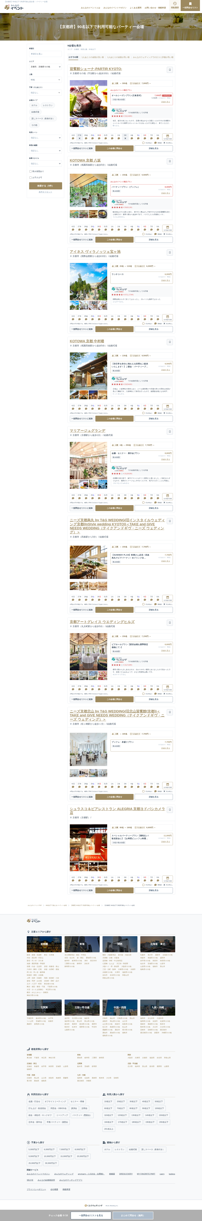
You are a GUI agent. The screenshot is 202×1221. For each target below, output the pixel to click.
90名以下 (146, 1108)
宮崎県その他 (153, 1030)
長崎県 (94, 1078)
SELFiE (30, 1180)
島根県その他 (115, 1027)
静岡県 (101, 1058)
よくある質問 (135, 8)
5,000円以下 (34, 1149)
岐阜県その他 (77, 961)
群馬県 (94, 1066)
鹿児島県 (80, 1081)
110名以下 (108, 1115)
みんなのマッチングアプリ (70, 1180)
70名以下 (121, 1108)
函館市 (157, 955)
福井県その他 (69, 1021)
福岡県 (80, 1078)
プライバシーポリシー (36, 1189)
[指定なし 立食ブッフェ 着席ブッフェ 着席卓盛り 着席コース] (45, 164)
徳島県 (43, 1081)
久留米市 (160, 1018)
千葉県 (36, 1058)
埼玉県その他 (51, 989)
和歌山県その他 (108, 978)
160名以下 (108, 1122)
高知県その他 (115, 1033)
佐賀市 (155, 1021)
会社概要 (54, 1189)
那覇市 (156, 1033)
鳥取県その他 (127, 1024)
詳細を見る (165, 102)
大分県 (109, 1078)
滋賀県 (152, 1058)
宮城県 (58, 1066)
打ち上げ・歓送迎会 (37, 1108)
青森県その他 (153, 958)
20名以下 (121, 1101)
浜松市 (86, 964)
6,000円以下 (49, 1149)
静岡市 (79, 964)
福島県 (29, 1069)
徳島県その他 (107, 1036)
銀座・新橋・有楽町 (34, 955)
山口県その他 (107, 1024)
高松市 (117, 1030)
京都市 (133, 969)
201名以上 (108, 1129)
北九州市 (151, 1018)
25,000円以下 (34, 1163)
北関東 (79, 1063)
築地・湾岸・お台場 (34, 981)
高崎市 (29, 1024)
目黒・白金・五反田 (34, 966)
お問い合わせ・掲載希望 (155, 8)
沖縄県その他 (167, 1033)
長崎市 (142, 1024)
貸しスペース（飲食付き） (43, 118)
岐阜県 (87, 1058)
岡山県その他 (115, 1021)
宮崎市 (142, 1030)
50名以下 (159, 1101)
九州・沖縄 (81, 1075)
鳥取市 (117, 1024)
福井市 (86, 1018)
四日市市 (93, 961)
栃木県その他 (41, 1018)
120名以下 (122, 1115)
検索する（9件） (45, 186)
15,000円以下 (66, 1156)
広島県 (29, 1078)
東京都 (29, 1058)
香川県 (29, 1081)
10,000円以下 (50, 1156)
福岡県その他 (145, 1021)
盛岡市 (162, 958)
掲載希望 (66, 1189)
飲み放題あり (38, 171)
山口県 (44, 1078)
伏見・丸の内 (69, 958)
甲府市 (94, 1027)
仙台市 (142, 964)
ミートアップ (62, 1115)
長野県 (159, 1066)
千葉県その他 (52, 987)
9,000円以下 (34, 1156)
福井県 (137, 1066)
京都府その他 (107, 972)
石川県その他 (77, 1018)
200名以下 (163, 1122)
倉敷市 (105, 1021)
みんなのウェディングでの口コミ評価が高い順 (153, 57)
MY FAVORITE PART (146, 1174)
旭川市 (150, 955)
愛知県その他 (91, 958)
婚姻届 (112, 1174)
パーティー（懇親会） (82, 1115)
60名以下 (108, 1108)
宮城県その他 (153, 964)
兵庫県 (137, 1058)
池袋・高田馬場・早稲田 (36, 964)
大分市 (155, 1027)
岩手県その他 (145, 961)
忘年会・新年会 (35, 1122)
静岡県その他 (69, 966)
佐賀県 (87, 1078)
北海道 (29, 1066)
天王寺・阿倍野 (122, 964)
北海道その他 (167, 955)
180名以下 (136, 1122)
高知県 (36, 1081)
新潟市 (67, 1024)
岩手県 (44, 1066)
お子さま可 (37, 177)
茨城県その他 (41, 1021)
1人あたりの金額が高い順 (118, 57)
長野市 (94, 1024)
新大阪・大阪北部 (124, 955)
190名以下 (150, 1122)
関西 (129, 1055)
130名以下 (136, 1115)
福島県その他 (145, 969)
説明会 (84, 1108)
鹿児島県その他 (146, 1033)
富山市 (79, 1021)
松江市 (105, 1027)
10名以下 (108, 1101)
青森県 (36, 1066)
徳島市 (124, 1033)
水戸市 (50, 1018)
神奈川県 (52, 1058)
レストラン (48, 105)
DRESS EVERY (126, 1174)
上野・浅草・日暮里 (34, 978)
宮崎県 (116, 1078)
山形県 (65, 1066)
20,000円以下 (83, 1156)
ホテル (34, 105)
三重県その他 (69, 964)
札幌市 (142, 955)
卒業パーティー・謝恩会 (57, 1122)
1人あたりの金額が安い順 (93, 57)
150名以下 (163, 1115)
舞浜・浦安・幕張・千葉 (36, 987)
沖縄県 (88, 1081)
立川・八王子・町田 (34, 984)
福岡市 (142, 1018)
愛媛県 (65, 1078)
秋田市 (155, 961)
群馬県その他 (39, 1024)
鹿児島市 (163, 1030)
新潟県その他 (84, 1024)
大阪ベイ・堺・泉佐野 (111, 966)
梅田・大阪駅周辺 (109, 955)
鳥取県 (51, 1078)
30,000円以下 (51, 1163)
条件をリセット (45, 192)
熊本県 (101, 1078)
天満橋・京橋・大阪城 (111, 958)
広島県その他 (122, 1018)
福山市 (112, 1018)
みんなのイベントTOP (35, 905)
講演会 (74, 1108)
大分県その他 (165, 1027)
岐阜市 (67, 961)
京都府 (145, 1058)
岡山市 (132, 1018)
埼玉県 (44, 1058)
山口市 (124, 1021)
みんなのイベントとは (90, 8)
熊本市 (162, 1024)
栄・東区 (80, 958)
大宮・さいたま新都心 (35, 989)
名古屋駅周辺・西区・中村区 (75, 955)
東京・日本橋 (49, 955)
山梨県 (166, 1066)
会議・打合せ (34, 1101)
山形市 (162, 964)
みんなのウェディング (64, 1174)
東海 (79, 1055)
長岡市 (74, 1024)
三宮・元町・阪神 (109, 969)
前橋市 (50, 1021)
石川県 (130, 1066)
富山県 (145, 1066)
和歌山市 (125, 975)
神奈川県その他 (32, 995)
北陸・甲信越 (133, 1063)
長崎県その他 (153, 1024)
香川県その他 (127, 1030)
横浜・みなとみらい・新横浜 (37, 992)
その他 (34, 125)
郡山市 (162, 966)
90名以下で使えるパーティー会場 (56, 905)
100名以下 (159, 1108)
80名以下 (134, 1108)
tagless (172, 1174)
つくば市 (30, 1021)
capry (162, 1174)
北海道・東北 (32, 1063)
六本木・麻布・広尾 (34, 969)
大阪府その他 (126, 966)
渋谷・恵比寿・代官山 (35, 958)
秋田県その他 (165, 961)
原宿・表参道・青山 (51, 966)
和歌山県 (167, 1058)
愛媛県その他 (107, 1030)
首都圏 (29, 1055)
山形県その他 (145, 966)
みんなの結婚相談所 (46, 1180)
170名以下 (122, 1122)
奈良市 (105, 975)
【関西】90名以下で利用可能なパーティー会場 (85, 905)
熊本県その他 (145, 1027)
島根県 (58, 1078)
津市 (86, 961)
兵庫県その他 (123, 969)
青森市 (142, 958)
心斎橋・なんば (108, 964)
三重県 (94, 1058)
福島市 (155, 966)
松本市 (74, 1027)
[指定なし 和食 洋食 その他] (45, 151)
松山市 (124, 1027)
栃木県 (80, 1066)
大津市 (117, 972)
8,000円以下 (80, 1149)
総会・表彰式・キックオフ (40, 1115)
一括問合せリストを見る (91, 1215)
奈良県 (159, 1058)
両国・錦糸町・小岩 (51, 978)
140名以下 (149, 1115)
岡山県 (36, 1078)
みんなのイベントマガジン (115, 8)
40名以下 (146, 1101)
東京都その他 (49, 984)
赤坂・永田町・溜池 (51, 969)
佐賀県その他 (165, 1021)
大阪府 (130, 1058)
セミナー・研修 (77, 1101)
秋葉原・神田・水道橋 (35, 975)
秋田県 (51, 1066)
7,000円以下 (64, 1149)
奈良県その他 (115, 975)
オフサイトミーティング (55, 1101)
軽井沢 (67, 1027)
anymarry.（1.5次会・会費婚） (91, 1174)
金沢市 (67, 1018)
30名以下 (134, 1101)
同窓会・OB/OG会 (59, 1108)
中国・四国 (31, 1075)
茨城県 (87, 1066)
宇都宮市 (30, 1018)
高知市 (105, 1033)
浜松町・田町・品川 (51, 981)
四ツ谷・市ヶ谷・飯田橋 (36, 972)
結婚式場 (35, 112)
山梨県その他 (69, 1030)
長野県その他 (84, 1027)
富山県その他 (89, 1021)
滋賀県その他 (127, 972)
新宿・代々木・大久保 (35, 961)
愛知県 (80, 1058)
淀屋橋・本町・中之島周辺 (112, 961)
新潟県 (152, 1066)
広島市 (105, 1018)
